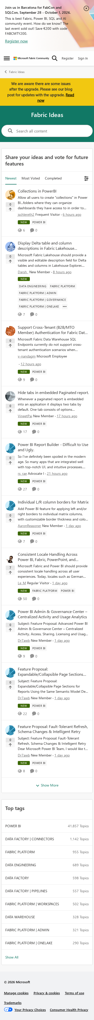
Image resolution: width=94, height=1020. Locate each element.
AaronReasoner (29, 525)
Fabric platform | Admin (27, 930)
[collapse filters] (85, 178)
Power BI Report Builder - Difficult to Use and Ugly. (53, 447)
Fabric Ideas (17, 72)
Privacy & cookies (47, 993)
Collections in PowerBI (37, 191)
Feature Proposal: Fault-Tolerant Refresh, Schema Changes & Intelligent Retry (53, 729)
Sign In (83, 58)
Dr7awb (24, 640)
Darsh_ (23, 272)
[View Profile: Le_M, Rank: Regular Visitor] (10, 558)
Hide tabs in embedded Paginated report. (53, 392)
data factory (17, 878)
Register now (16, 41)
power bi (13, 826)
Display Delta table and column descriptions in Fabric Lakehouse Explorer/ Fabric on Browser (46, 245)
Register (68, 58)
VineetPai (25, 416)
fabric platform (20, 852)
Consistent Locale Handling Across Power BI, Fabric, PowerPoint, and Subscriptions (47, 557)
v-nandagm (27, 356)
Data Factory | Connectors (29, 838)
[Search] (55, 58)
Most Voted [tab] (31, 178)
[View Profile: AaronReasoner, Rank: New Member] (10, 506)
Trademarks (13, 1002)
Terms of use (74, 993)
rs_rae (22, 473)
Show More (49, 785)
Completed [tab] (53, 178)
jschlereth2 (26, 214)
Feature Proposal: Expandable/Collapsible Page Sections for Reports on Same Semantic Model (50, 671)
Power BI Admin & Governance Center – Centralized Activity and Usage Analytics (52, 614)
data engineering (20, 864)
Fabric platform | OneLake (28, 942)
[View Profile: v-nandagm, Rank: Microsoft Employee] (10, 331)
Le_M (22, 582)
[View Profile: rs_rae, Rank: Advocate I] (10, 448)
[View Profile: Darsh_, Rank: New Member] (10, 247)
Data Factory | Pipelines (26, 890)
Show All (11, 957)
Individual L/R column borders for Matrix (53, 502)
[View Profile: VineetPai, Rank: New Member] (10, 396)
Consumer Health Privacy (69, 1010)
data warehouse (20, 916)
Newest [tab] (11, 178)
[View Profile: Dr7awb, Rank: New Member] (10, 615)
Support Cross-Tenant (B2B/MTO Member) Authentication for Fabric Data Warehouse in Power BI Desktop (52, 330)
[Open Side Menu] (6, 58)
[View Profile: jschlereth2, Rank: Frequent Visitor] (10, 195)
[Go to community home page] (31, 58)
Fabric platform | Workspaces (32, 904)
